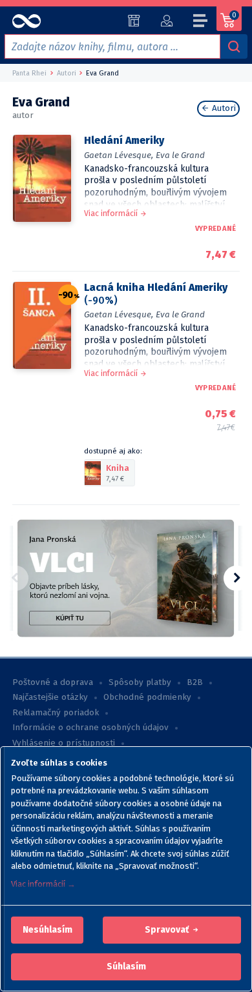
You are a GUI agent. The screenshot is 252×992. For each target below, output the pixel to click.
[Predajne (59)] (134, 20)
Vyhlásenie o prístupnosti (63, 743)
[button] (47, 930)
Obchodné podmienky (147, 697)
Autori (222, 108)
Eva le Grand (180, 155)
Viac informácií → (43, 884)
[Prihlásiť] (166, 20)
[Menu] (201, 23)
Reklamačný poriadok (55, 713)
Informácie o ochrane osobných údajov (90, 727)
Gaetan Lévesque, (118, 155)
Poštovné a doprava (52, 682)
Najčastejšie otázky (50, 697)
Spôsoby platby (140, 682)
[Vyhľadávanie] (233, 46)
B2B (195, 682)
